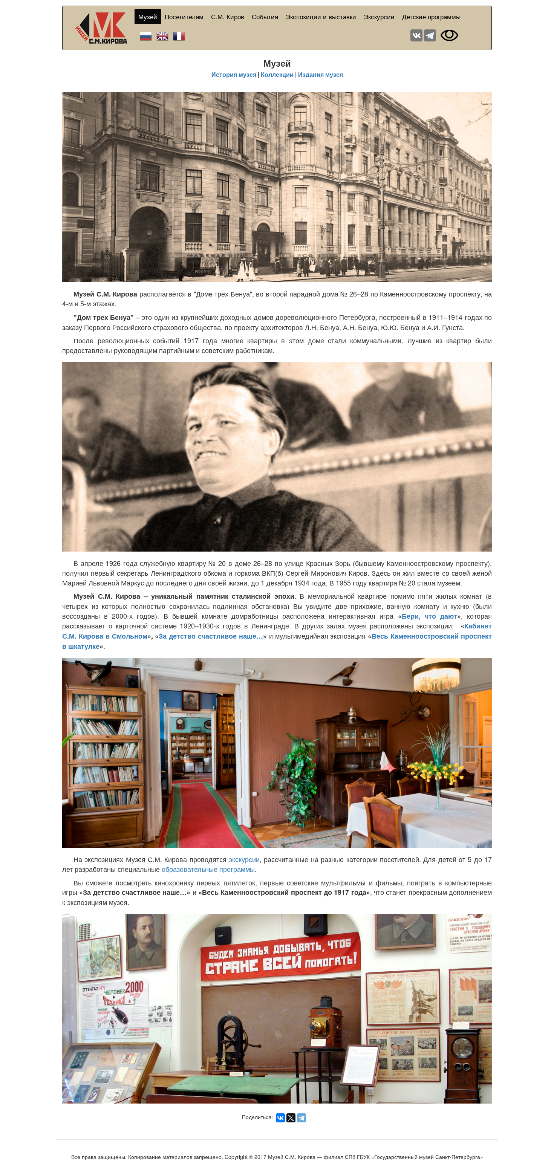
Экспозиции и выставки (321, 16)
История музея (233, 74)
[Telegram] (301, 1117)
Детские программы (431, 16)
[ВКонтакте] (280, 1117)
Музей (147, 16)
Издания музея (320, 74)
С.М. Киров (227, 16)
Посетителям (184, 16)
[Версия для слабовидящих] (449, 34)
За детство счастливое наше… (211, 636)
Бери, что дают (429, 616)
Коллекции (277, 74)
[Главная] (104, 28)
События (265, 16)
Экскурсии (379, 16)
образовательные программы (208, 869)
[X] (290, 1117)
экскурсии (244, 859)
